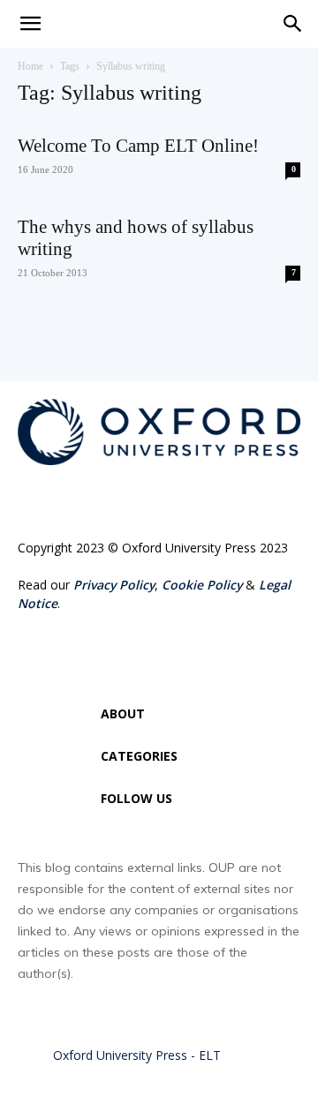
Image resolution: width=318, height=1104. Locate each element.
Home (30, 66)
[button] (293, 24)
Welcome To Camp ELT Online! (138, 145)
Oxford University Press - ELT (137, 1055)
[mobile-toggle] (30, 24)
